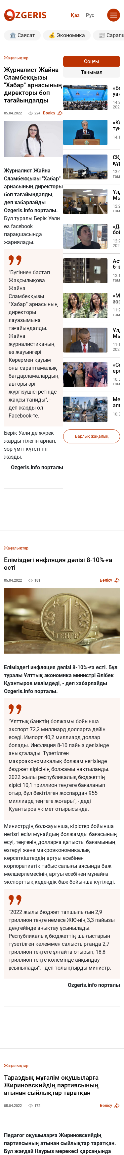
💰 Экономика (67, 35)
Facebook (20, 416)
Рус (90, 15)
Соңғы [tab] (91, 61)
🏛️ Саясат (22, 35)
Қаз (75, 15)
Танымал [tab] (92, 72)
